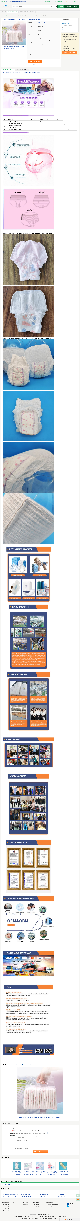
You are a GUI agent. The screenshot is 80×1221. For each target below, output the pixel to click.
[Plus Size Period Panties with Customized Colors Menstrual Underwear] (14, 44)
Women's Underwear (11, 16)
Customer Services (8, 1202)
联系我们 (64, 1216)
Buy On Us (36, 1202)
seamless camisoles (26, 1196)
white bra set (61, 1194)
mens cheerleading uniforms (10, 1194)
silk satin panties (25, 1192)
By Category (37, 1204)
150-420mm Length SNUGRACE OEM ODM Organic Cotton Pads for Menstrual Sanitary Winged (51, 1174)
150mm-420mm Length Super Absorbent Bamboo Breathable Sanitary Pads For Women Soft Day (28, 1174)
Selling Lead (50, 1206)
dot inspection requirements (10, 1196)
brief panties (61, 1196)
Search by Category (71, 7)
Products (21, 1216)
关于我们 (59, 1216)
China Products (12, 12)
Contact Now (36, 62)
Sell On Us (49, 1202)
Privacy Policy (6, 1208)
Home (4, 12)
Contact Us (6, 1204)
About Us (25, 1202)
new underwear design (32, 1065)
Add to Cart (33, 64)
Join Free (8, 1)
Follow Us (72, 1206)
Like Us (71, 1203)
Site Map (34, 1216)
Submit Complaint (8, 1206)
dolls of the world (44, 1192)
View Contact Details (68, 27)
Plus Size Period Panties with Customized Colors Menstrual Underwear (21, 19)
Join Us (24, 1206)
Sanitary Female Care (42, 22)
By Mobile (36, 1206)
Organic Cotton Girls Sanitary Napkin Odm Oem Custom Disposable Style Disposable (16, 1174)
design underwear (45, 1065)
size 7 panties (6, 1192)
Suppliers (27, 1216)
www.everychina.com (44, 1214)
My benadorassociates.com (19, 1)
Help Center (6, 1210)
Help (53, 1216)
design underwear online (17, 1065)
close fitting (43, 1196)
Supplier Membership (52, 1204)
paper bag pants (25, 1194)
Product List (66, 30)
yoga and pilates (62, 1192)
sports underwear (44, 1194)
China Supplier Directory (27, 12)
